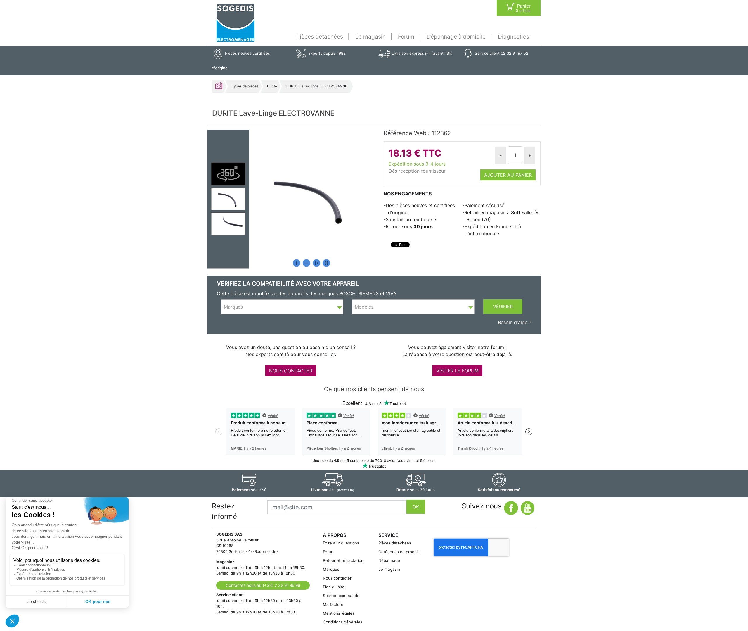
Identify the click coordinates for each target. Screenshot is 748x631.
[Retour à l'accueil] (235, 22)
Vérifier (503, 307)
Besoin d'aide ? (514, 322)
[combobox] (282, 306)
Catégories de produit (398, 551)
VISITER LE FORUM (457, 371)
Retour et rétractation (343, 560)
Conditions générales (342, 622)
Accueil (219, 86)
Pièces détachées (319, 36)
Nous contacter (337, 578)
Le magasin (370, 36)
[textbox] (282, 307)
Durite (272, 86)
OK (416, 507)
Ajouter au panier (508, 175)
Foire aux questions (341, 543)
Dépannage (389, 560)
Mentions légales (338, 613)
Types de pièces (245, 86)
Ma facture (333, 604)
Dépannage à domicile (456, 36)
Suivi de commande (341, 595)
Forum (406, 36)
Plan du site (333, 586)
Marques (331, 569)
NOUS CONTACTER (290, 371)
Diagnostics (513, 36)
